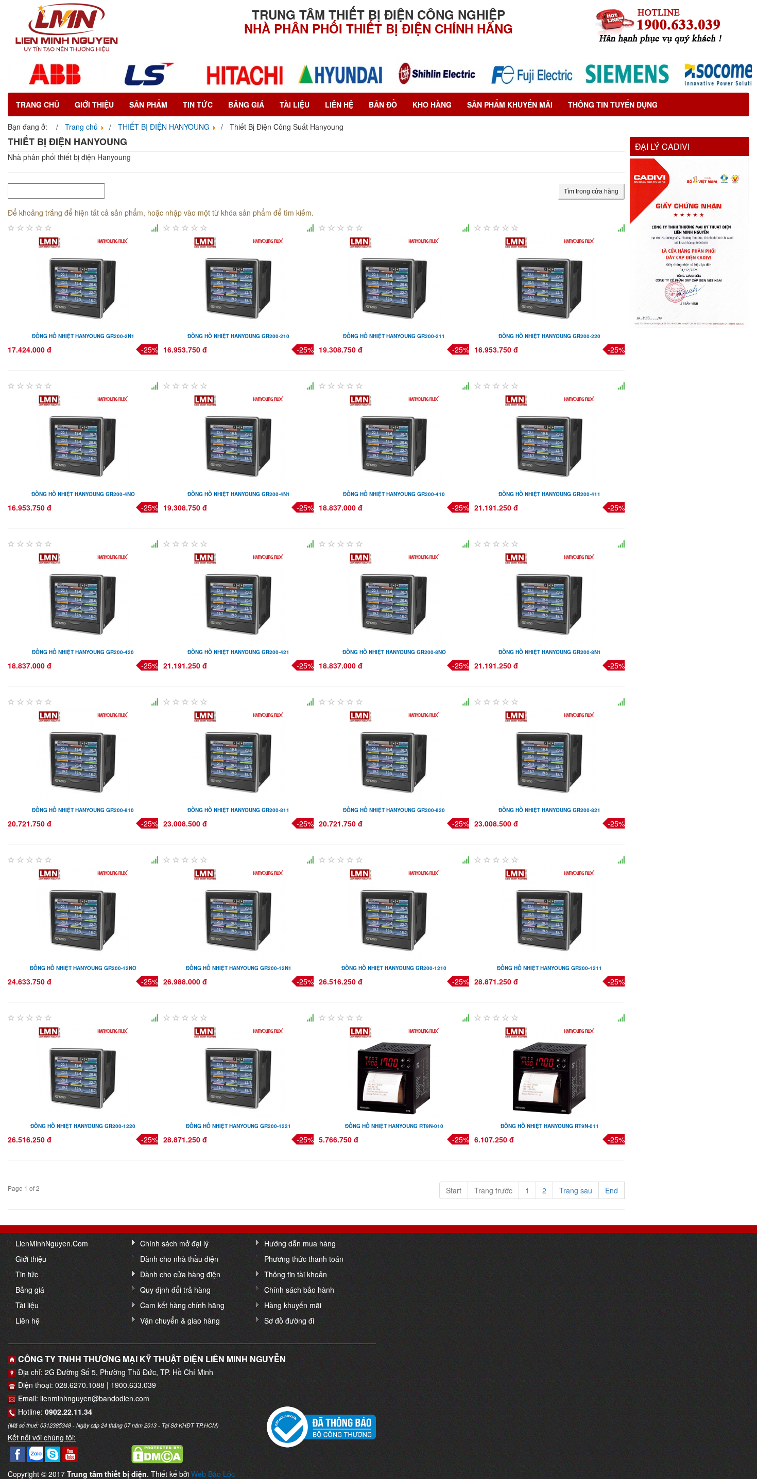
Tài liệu (294, 104)
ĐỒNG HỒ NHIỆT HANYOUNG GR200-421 (238, 652)
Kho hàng (432, 104)
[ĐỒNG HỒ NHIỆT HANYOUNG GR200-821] (549, 754)
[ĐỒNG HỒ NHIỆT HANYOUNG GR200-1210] (394, 912)
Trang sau (575, 1190)
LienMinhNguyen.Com (51, 1243)
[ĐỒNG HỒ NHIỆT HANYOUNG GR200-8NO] (394, 596)
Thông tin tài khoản (295, 1274)
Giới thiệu (94, 104)
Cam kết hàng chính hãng (182, 1305)
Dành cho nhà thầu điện (179, 1259)
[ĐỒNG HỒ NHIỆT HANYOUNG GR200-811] (238, 754)
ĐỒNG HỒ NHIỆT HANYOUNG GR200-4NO (83, 494)
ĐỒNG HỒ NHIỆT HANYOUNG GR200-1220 (82, 1126)
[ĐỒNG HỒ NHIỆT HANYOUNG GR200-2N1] (83, 280)
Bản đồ (383, 104)
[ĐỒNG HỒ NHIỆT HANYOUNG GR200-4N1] (238, 438)
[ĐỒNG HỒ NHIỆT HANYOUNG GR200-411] (549, 438)
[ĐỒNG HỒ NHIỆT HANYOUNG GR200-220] (549, 280)
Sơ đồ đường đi (289, 1320)
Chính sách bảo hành (299, 1289)
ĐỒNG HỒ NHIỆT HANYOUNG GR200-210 (238, 336)
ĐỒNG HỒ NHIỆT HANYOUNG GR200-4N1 (238, 494)
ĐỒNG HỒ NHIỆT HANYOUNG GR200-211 (394, 336)
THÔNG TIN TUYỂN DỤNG (613, 104)
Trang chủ (37, 104)
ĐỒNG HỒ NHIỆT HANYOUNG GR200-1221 (238, 1126)
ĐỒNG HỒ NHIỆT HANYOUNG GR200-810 (83, 810)
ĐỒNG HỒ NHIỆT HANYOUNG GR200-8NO (394, 652)
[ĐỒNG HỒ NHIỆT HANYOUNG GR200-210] (238, 280)
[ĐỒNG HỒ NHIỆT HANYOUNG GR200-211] (394, 280)
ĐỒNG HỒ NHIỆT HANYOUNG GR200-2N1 (83, 336)
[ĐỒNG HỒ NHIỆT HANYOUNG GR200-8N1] (549, 596)
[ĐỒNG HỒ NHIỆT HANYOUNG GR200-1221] (238, 1070)
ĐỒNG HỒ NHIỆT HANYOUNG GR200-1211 (549, 968)
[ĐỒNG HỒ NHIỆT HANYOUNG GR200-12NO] (83, 912)
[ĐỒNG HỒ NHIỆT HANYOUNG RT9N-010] (394, 1070)
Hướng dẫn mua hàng (300, 1243)
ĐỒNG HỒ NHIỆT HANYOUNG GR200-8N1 (549, 652)
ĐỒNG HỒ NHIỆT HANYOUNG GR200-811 (238, 810)
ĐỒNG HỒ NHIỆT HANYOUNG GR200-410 (394, 494)
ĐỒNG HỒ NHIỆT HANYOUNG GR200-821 (549, 810)
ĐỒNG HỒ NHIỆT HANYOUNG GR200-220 (549, 336)
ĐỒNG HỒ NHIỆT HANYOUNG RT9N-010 (394, 1126)
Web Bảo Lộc (213, 1474)
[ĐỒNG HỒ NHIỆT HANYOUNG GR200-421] (238, 596)
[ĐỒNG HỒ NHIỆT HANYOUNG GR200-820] (394, 754)
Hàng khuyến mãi (292, 1305)
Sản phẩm (148, 104)
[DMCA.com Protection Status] (157, 1453)
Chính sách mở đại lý (174, 1243)
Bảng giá (246, 104)
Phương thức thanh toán (303, 1259)
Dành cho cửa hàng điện (180, 1274)
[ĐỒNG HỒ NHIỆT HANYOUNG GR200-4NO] (83, 438)
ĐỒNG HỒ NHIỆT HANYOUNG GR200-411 (549, 494)
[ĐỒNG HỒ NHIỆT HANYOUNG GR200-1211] (549, 912)
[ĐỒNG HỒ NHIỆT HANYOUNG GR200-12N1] (238, 912)
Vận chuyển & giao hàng (180, 1320)
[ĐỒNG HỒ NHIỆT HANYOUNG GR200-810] (83, 754)
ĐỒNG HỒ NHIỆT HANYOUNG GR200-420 (83, 652)
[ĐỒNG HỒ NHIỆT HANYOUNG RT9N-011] (549, 1070)
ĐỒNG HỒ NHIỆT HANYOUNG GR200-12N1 (238, 968)
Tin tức (198, 104)
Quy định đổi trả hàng (175, 1289)
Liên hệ (339, 104)
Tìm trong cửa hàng (591, 191)
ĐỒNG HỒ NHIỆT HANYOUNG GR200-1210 (393, 968)
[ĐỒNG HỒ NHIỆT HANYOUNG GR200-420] (83, 596)
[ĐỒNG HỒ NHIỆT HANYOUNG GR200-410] (394, 438)
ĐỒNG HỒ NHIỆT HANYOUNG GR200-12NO (83, 968)
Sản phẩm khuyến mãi (510, 104)
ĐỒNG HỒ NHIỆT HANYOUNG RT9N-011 (550, 1126)
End (611, 1190)
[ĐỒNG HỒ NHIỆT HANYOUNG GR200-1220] (83, 1070)
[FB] (17, 1453)
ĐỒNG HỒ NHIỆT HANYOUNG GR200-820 (394, 810)
